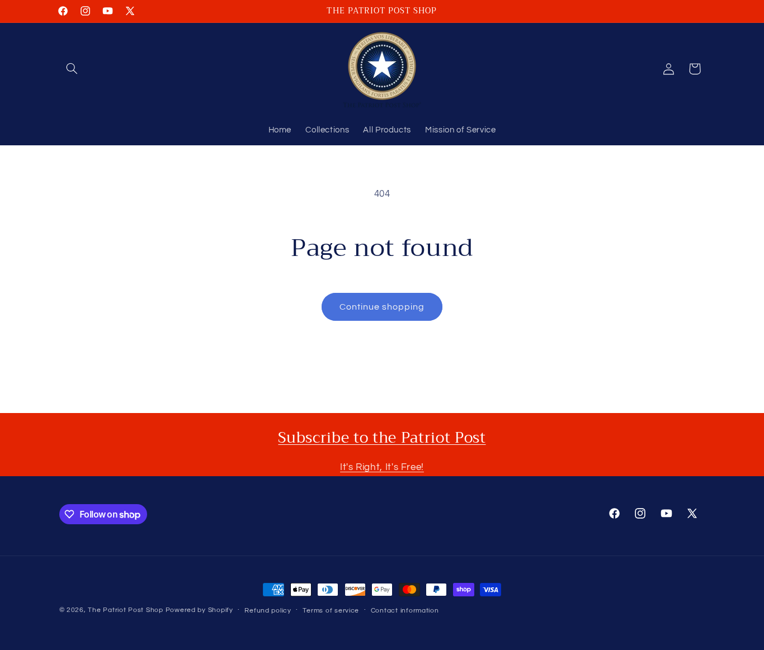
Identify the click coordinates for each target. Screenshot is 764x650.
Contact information (405, 611)
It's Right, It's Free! (382, 467)
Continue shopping (382, 306)
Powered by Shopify (199, 610)
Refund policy (267, 611)
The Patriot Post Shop (125, 610)
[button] (72, 69)
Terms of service (331, 611)
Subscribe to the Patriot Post (381, 437)
